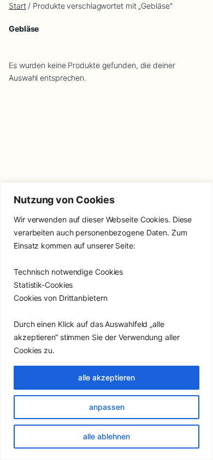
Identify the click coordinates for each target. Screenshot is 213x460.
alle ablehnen (106, 436)
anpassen (107, 406)
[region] (106, 321)
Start (17, 5)
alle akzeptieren (106, 377)
